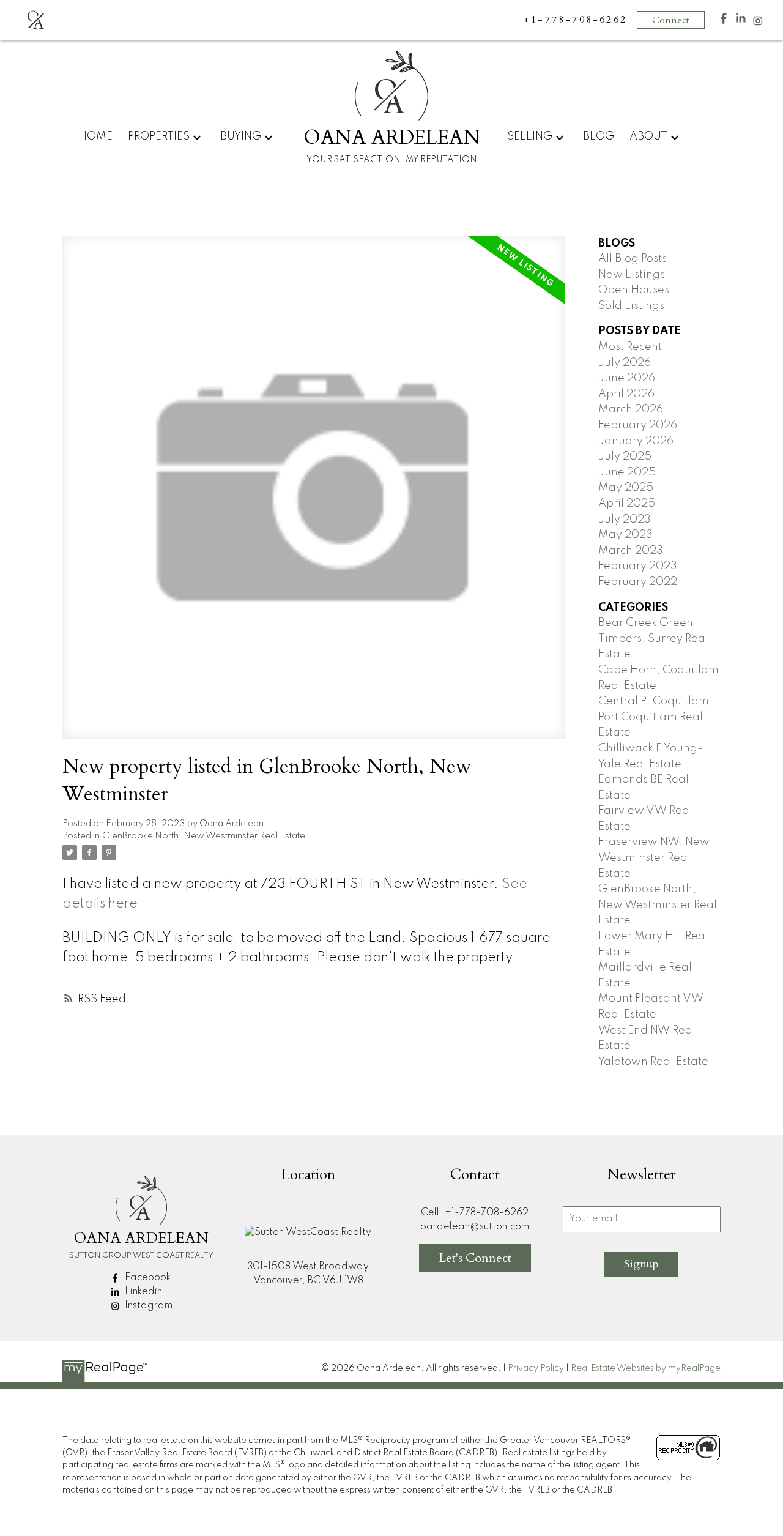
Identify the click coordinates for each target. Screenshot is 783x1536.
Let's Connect (475, 1258)
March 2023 (630, 550)
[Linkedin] (740, 21)
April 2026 (626, 394)
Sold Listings (631, 305)
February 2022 (637, 581)
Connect (670, 20)
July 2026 (624, 362)
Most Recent (630, 346)
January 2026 (636, 441)
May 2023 (625, 534)
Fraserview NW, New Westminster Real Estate (654, 858)
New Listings (631, 274)
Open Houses (633, 290)
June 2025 (627, 472)
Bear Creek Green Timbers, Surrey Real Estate (653, 638)
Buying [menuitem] (240, 136)
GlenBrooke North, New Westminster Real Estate (203, 836)
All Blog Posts (632, 258)
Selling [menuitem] (529, 136)
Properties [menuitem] (159, 136)
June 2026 (626, 378)
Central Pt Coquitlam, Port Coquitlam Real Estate (655, 717)
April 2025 (626, 503)
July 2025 (624, 456)
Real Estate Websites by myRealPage (646, 1368)
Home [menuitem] (95, 136)
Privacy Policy (536, 1368)
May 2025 (625, 487)
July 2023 (624, 519)
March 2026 (630, 409)
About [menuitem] (648, 136)
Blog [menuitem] (598, 136)
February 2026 (637, 425)
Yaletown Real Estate (653, 1061)
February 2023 (637, 566)
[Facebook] (723, 21)
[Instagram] (757, 23)
